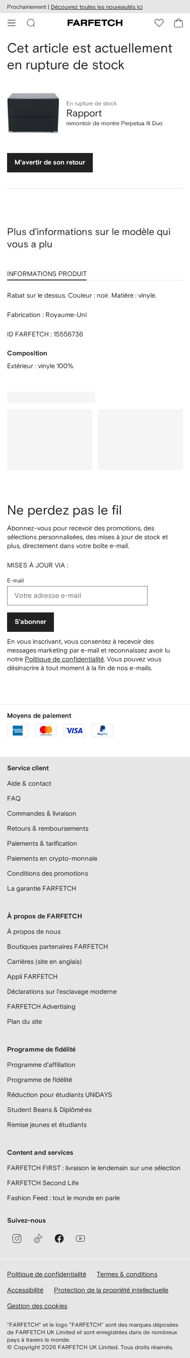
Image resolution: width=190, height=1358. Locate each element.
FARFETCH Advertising (41, 1006)
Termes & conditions (127, 1274)
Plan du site (24, 1021)
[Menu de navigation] (11, 23)
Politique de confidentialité (64, 659)
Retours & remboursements (47, 828)
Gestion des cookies (37, 1305)
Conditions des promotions (47, 873)
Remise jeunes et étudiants (47, 1124)
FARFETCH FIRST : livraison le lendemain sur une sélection (94, 1167)
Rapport (84, 113)
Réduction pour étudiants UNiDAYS (59, 1094)
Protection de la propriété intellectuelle (111, 1290)
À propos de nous (34, 931)
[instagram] (17, 1238)
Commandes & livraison (41, 813)
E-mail (15, 580)
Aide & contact (29, 783)
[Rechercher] (31, 23)
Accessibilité (25, 1290)
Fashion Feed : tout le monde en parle (63, 1197)
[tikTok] (38, 1238)
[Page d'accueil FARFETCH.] (95, 22)
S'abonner (30, 622)
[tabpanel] (95, 330)
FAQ (14, 798)
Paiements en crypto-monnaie (52, 858)
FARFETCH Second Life (43, 1182)
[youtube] (80, 1238)
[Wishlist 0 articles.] (159, 23)
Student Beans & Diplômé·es (49, 1109)
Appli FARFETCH (32, 976)
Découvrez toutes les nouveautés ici (97, 7)
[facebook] (59, 1238)
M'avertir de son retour (50, 162)
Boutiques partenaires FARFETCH (57, 946)
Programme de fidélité (39, 1079)
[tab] (48, 270)
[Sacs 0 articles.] (178, 23)
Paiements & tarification (42, 843)
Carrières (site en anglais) (44, 961)
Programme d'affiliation (41, 1064)
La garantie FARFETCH (41, 888)
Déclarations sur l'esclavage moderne (62, 991)
